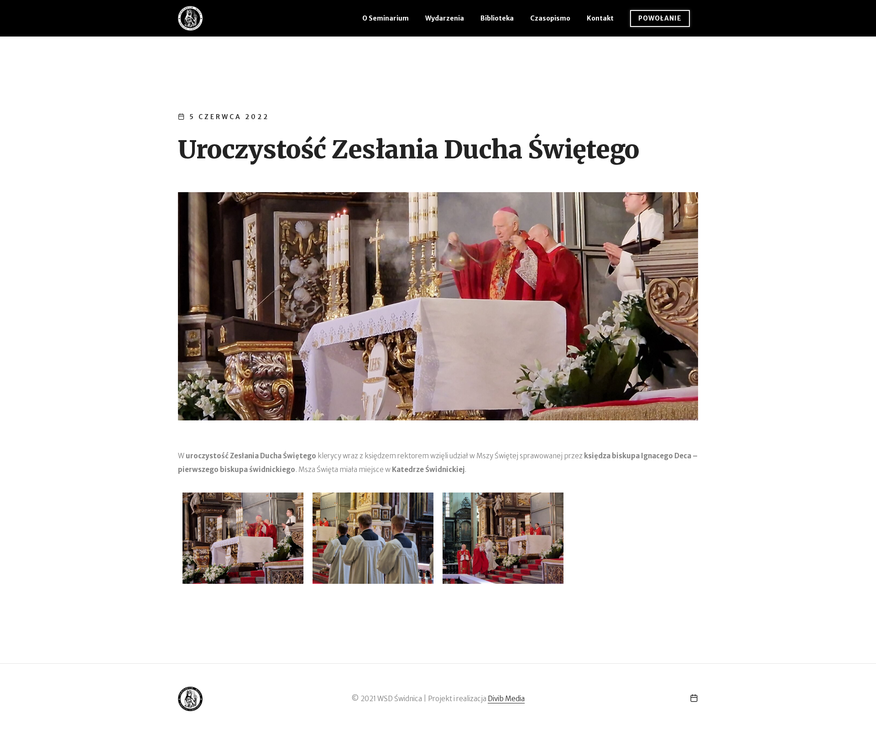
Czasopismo (550, 18)
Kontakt (600, 18)
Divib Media (506, 698)
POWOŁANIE (660, 18)
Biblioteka (497, 18)
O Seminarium (385, 18)
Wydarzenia (444, 18)
